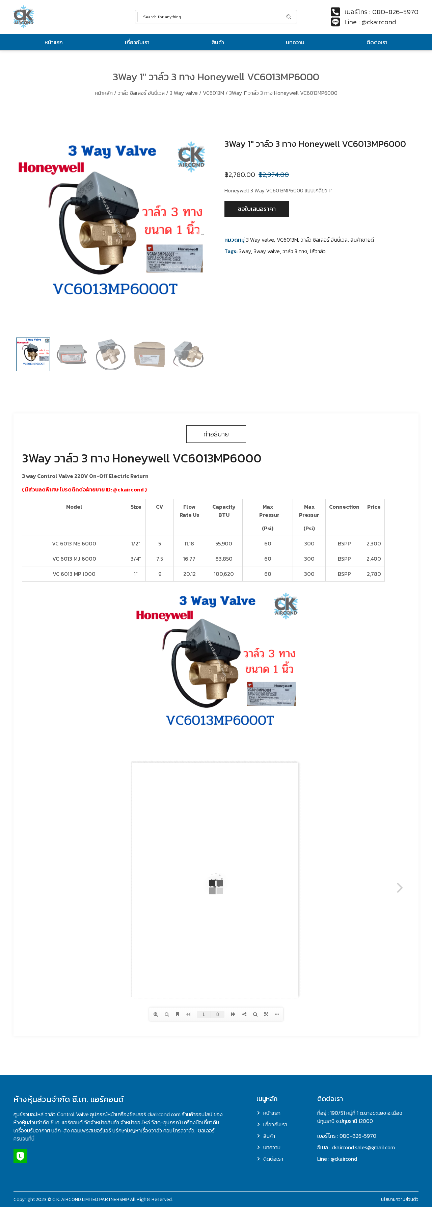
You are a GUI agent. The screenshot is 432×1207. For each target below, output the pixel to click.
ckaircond (130, 489)
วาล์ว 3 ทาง (294, 251)
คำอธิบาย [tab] (216, 434)
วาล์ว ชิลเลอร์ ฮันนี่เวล (141, 93)
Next (202, 234)
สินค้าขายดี (362, 240)
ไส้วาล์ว (318, 251)
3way (245, 251)
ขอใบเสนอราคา (257, 208)
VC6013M (213, 93)
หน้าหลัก (104, 93)
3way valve (267, 251)
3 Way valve (184, 93)
